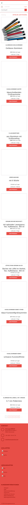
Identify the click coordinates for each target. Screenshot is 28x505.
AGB (5, 489)
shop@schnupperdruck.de (11, 439)
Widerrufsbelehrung (9, 495)
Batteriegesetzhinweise (9, 497)
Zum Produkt (13, 57)
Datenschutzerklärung (9, 491)
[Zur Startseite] (1, 2)
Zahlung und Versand (9, 494)
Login (25, 6)
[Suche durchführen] (25, 10)
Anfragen (6, 487)
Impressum (6, 492)
